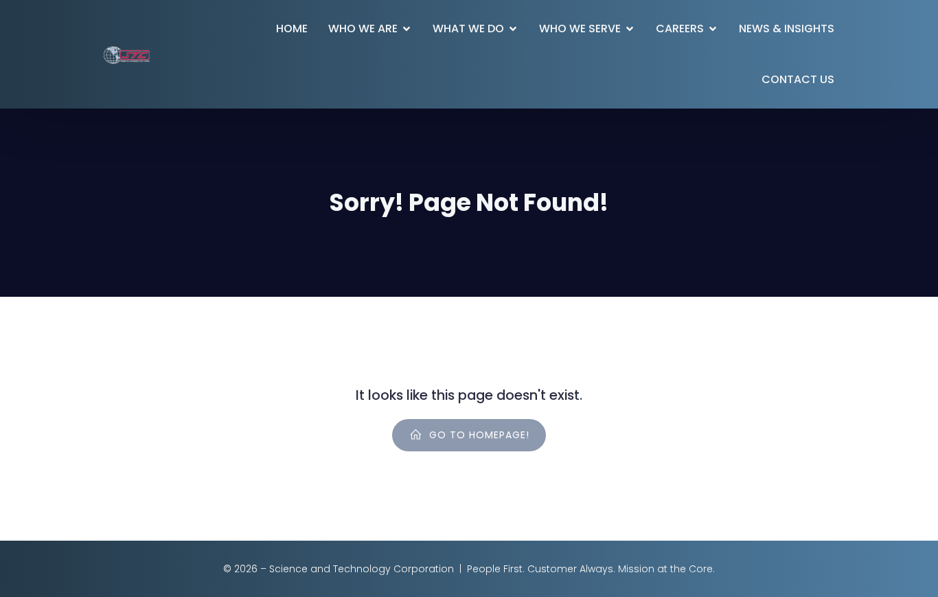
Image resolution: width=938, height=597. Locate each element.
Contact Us (798, 79)
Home (292, 28)
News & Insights (786, 28)
